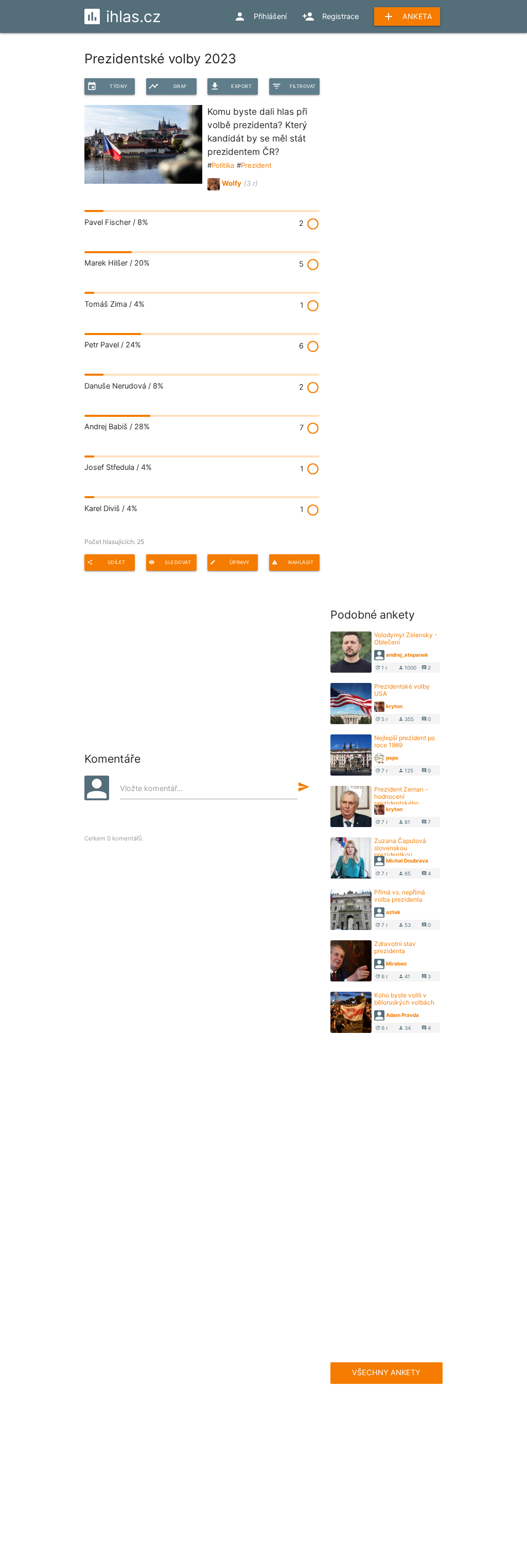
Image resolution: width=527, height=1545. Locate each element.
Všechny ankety (386, 1372)
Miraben (396, 963)
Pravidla (226, 1412)
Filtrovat (294, 86)
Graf (168, 86)
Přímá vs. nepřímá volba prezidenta (399, 895)
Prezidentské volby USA (402, 689)
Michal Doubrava (407, 860)
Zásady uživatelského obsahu (306, 1475)
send (303, 787)
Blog (184, 1455)
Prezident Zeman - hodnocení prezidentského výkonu (401, 799)
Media (219, 1455)
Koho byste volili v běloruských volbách (404, 998)
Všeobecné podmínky (205, 1475)
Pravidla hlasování (124, 1475)
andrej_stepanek (407, 655)
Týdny (107, 86)
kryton (394, 706)
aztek (393, 912)
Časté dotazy (134, 1412)
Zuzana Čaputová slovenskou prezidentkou (400, 847)
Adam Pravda (402, 1015)
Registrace (330, 16)
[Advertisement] (407, 118)
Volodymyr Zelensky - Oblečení (405, 638)
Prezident (256, 165)
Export (231, 86)
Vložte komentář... (151, 788)
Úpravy (229, 562)
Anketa (407, 16)
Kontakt (259, 1455)
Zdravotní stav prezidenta (395, 947)
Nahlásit (292, 562)
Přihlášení (260, 16)
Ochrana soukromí (263, 1496)
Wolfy (231, 183)
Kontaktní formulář (319, 1455)
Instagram (411, 1412)
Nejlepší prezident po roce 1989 (404, 741)
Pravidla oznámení (402, 1475)
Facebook (319, 1412)
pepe (392, 757)
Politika (223, 165)
